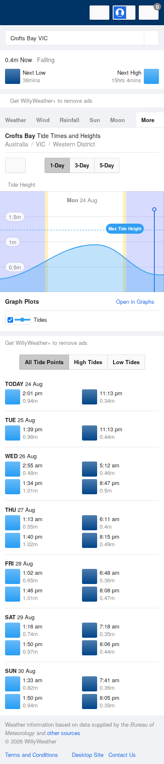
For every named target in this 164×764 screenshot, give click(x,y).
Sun (95, 120)
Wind (43, 120)
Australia (16, 144)
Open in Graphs (135, 301)
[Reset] (136, 37)
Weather (15, 120)
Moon (117, 120)
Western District (74, 144)
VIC (40, 144)
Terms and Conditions (31, 755)
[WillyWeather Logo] (19, 12)
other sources (63, 733)
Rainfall (69, 120)
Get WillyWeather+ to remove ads (51, 100)
